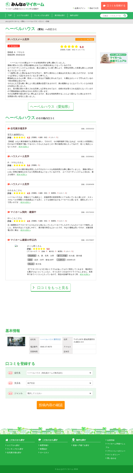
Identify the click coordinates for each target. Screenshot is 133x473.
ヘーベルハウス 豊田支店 (50, 339)
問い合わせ (111, 458)
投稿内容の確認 (51, 405)
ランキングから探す (41, 15)
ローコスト (44, 453)
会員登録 (110, 440)
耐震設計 (43, 449)
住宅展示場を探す (14, 453)
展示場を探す (60, 15)
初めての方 (94, 8)
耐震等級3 (44, 445)
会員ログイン (80, 8)
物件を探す (74, 15)
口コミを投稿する (116, 5)
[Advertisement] (28, 307)
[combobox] (59, 372)
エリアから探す (23, 15)
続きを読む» (24, 147)
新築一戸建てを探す (81, 445)
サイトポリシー (113, 455)
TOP (10, 15)
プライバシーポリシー (116, 451)
